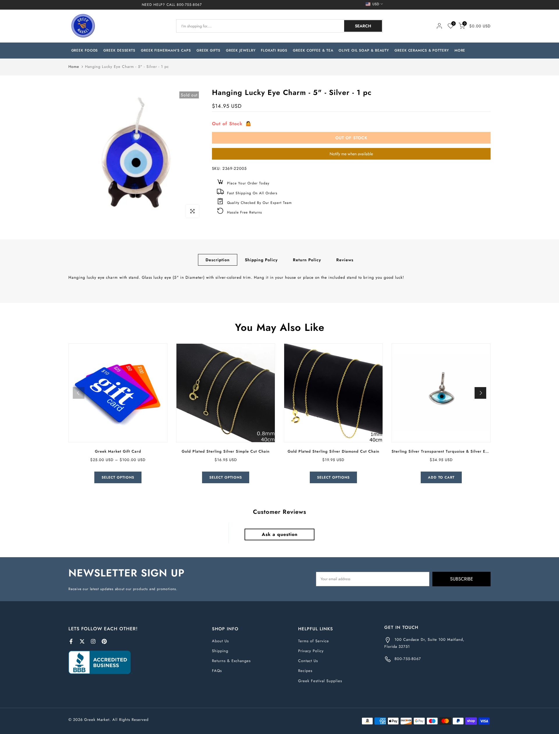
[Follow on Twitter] (82, 641)
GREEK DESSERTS (119, 50)
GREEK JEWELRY (241, 50)
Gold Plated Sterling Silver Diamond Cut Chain (333, 451)
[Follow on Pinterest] (104, 641)
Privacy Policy (311, 651)
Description (218, 259)
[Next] (480, 393)
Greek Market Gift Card (118, 451)
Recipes (305, 670)
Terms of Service (313, 641)
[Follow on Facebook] (71, 641)
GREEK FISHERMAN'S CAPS (166, 50)
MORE (460, 50)
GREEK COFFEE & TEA (313, 50)
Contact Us (308, 661)
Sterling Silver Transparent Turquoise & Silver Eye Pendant (449, 451)
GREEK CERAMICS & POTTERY (422, 50)
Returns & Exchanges (231, 661)
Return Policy (307, 259)
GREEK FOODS (84, 50)
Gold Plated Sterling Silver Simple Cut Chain (226, 451)
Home (73, 66)
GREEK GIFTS (208, 50)
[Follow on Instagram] (93, 641)
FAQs (217, 670)
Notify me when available (351, 154)
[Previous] (78, 393)
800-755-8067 (189, 4)
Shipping (220, 651)
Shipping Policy (261, 259)
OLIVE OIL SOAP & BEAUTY (364, 50)
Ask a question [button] (280, 534)
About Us (220, 641)
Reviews (344, 259)
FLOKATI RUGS (274, 50)
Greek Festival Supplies (320, 681)
